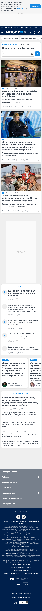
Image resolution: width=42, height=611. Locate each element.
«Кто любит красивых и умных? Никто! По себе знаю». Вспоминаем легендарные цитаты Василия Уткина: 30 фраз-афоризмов (20, 146)
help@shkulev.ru (25, 546)
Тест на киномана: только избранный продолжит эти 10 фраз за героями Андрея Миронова (20, 198)
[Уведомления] (34, 32)
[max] (24, 517)
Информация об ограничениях (21, 564)
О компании (7, 488)
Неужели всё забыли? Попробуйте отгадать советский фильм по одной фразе (19, 94)
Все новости (14, 44)
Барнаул (5, 44)
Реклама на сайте (9, 482)
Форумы (36, 28)
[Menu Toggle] (2, 32)
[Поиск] (29, 32)
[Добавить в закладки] (38, 106)
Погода (28, 28)
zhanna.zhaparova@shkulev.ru (14, 553)
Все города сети (8, 504)
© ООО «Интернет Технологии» (21, 597)
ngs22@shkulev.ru (30, 542)
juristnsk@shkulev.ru (23, 545)
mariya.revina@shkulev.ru (14, 556)
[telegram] (18, 517)
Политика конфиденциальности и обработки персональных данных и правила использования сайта (21, 574)
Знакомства (19, 28)
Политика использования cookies (21, 567)
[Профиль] (39, 32)
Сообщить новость (10, 472)
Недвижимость (7, 28)
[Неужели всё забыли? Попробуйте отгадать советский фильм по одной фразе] (21, 73)
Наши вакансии (8, 493)
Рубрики (5, 477)
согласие (20, 8)
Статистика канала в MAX (13, 498)
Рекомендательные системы (21, 570)
